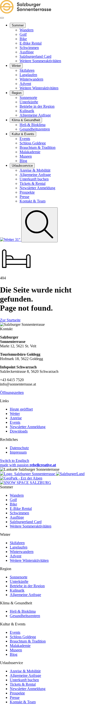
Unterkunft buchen (24, 680)
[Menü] (2, 18)
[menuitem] (18, 25)
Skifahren (17, 543)
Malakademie (20, 646)
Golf (13, 500)
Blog (13, 654)
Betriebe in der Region (27, 586)
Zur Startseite (10, 320)
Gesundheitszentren (25, 616)
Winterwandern (21, 552)
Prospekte (17, 693)
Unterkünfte (19, 581)
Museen (16, 650)
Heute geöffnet (21, 409)
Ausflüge (17, 517)
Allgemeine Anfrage (25, 595)
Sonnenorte (18, 577)
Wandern (17, 495)
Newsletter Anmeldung (27, 427)
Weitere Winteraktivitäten (29, 560)
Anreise (16, 418)
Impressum (18, 452)
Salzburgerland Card (26, 522)
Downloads (19, 431)
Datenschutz (19, 448)
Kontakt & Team (23, 702)
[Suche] (39, 224)
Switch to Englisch (14, 460)
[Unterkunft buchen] (16, 273)
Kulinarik (17, 590)
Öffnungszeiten (12, 392)
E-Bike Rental (21, 508)
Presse (15, 697)
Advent (15, 556)
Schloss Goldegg (23, 637)
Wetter (15, 413)
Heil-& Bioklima (23, 611)
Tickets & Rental (23, 684)
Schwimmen (19, 513)
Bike (13, 504)
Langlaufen (18, 547)
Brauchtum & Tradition (28, 641)
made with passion (28, 465)
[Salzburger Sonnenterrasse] (25, 12)
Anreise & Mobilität (25, 671)
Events (15, 422)
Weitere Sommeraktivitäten (30, 526)
